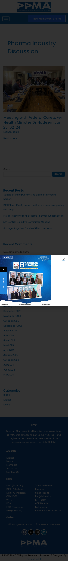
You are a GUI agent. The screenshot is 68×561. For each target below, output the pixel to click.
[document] (34, 280)
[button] (63, 259)
